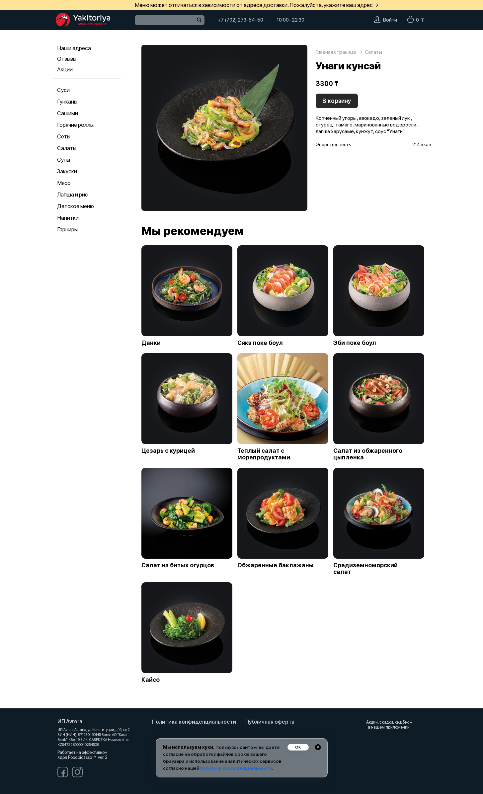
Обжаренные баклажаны (275, 565)
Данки (151, 343)
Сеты (63, 136)
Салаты (66, 148)
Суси (63, 90)
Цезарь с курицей (168, 450)
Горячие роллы (75, 124)
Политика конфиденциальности (194, 722)
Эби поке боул (354, 343)
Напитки (68, 217)
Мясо (64, 183)
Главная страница (336, 52)
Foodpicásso (80, 757)
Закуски (67, 171)
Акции (65, 69)
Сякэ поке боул (260, 343)
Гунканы (67, 101)
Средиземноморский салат (365, 568)
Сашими (67, 113)
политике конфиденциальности (236, 768)
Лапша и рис (72, 194)
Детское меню (75, 206)
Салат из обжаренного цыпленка (367, 454)
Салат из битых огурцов (177, 565)
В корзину (336, 100)
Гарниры (67, 229)
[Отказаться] (318, 747)
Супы (63, 159)
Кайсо (150, 679)
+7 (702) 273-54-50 (240, 20)
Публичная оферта (269, 722)
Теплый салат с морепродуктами (263, 454)
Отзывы (66, 58)
